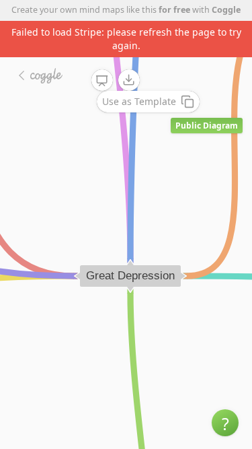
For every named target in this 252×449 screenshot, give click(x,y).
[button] (225, 422)
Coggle (226, 9)
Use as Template (139, 101)
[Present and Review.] (102, 81)
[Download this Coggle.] (129, 80)
